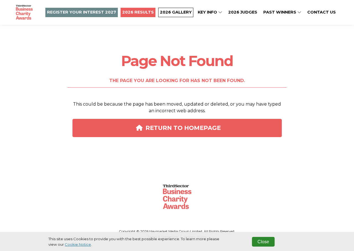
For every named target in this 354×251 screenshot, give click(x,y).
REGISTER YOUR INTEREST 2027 (81, 12)
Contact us (321, 12)
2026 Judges (242, 12)
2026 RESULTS (138, 12)
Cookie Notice (78, 244)
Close (263, 241)
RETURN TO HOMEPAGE (183, 127)
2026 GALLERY (176, 12)
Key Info (208, 12)
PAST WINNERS (280, 12)
